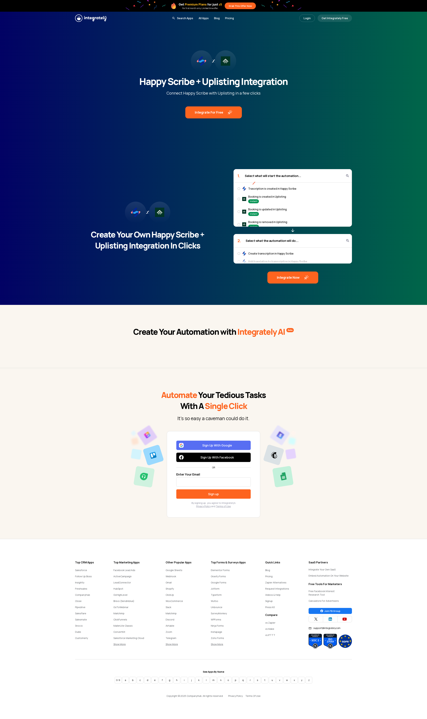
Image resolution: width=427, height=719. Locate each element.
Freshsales (81, 588)
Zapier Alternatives (275, 582)
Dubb (78, 631)
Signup (269, 601)
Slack (168, 607)
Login (307, 18)
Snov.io (79, 625)
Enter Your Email (188, 474)
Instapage (216, 631)
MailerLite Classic (123, 625)
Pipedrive (80, 607)
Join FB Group (332, 611)
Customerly (81, 638)
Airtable (170, 625)
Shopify (170, 588)
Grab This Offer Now (240, 6)
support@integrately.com (326, 628)
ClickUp (170, 594)
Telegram (171, 638)
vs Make (269, 628)
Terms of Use (223, 506)
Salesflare (80, 613)
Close (78, 601)
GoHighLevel (120, 594)
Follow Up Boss (83, 576)
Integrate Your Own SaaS (322, 569)
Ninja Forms (217, 625)
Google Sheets (174, 570)
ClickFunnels (120, 619)
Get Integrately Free (335, 18)
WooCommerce (174, 601)
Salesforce (81, 570)
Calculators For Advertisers (324, 600)
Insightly (79, 582)
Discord (170, 619)
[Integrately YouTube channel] (345, 619)
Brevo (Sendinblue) (123, 601)
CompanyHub (82, 594)
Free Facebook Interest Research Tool (322, 593)
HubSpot (118, 588)
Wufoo (214, 601)
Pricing (229, 18)
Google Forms (218, 582)
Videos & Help (273, 594)
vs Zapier (270, 622)
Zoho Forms (217, 638)
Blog (217, 18)
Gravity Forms (218, 576)
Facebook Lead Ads (124, 570)
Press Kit (270, 607)
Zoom (169, 631)
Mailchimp (118, 613)
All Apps (204, 18)
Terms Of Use (253, 695)
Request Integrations (277, 588)
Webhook (171, 576)
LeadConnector (122, 582)
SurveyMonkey (219, 613)
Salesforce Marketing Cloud (128, 638)
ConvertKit (119, 631)
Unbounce (216, 607)
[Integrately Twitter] (316, 619)
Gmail (169, 582)
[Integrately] (90, 18)
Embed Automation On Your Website (329, 575)
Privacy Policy (203, 506)
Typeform (216, 594)
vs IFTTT (270, 635)
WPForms (216, 619)
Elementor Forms (220, 570)
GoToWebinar (120, 607)
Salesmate (81, 619)
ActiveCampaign (122, 576)
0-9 (118, 680)
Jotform (215, 588)
